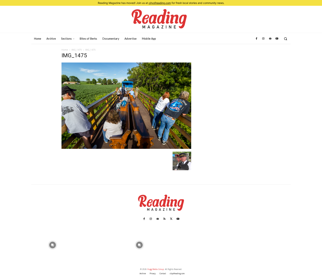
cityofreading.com (160, 2)
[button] (285, 38)
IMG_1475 (77, 49)
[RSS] (164, 219)
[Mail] (270, 38)
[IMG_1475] (126, 147)
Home (64, 49)
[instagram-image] (52, 244)
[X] (171, 219)
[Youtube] (277, 38)
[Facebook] (256, 38)
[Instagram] (263, 38)
